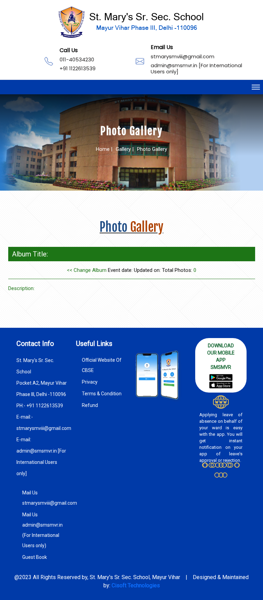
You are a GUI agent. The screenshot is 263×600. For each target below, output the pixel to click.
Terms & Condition (102, 393)
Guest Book (34, 557)
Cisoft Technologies (136, 585)
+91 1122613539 (78, 68)
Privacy (90, 382)
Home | (104, 149)
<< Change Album (87, 270)
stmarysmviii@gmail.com (182, 56)
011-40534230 (77, 59)
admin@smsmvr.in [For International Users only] (196, 68)
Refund (90, 405)
